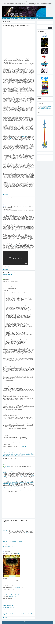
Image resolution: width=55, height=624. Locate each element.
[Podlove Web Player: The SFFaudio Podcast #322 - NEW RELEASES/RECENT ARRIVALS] (19, 202)
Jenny (12, 274)
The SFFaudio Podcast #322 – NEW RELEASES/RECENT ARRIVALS (16, 198)
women (15, 455)
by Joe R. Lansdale (8, 605)
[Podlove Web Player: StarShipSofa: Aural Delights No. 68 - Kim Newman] (19, 549)
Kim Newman (19, 613)
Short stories (32, 454)
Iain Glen (4, 452)
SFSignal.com (5, 467)
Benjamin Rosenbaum (18, 587)
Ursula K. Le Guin (5, 614)
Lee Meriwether (9, 453)
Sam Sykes (17, 454)
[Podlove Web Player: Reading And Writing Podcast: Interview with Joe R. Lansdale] (19, 525)
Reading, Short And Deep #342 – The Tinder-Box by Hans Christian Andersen (44, 107)
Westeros (13, 455)
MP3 (17, 286)
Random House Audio (17, 284)
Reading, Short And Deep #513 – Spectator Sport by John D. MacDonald (43, 105)
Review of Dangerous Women (10, 272)
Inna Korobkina (7, 452)
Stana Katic (8, 455)
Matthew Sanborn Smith (17, 583)
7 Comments (5, 516)
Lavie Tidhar (22, 613)
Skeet (10, 585)
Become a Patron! (11, 191)
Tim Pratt (33, 613)
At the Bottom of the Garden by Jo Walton (9, 600)
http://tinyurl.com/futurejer (12, 596)
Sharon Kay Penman (23, 454)
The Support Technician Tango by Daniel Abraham (10, 603)
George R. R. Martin (24, 451)
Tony (12, 546)
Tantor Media (20, 476)
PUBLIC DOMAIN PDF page (27, 18)
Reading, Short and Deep (20, 18)
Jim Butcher (19, 452)
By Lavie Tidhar (8, 607)
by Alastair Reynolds (23, 490)
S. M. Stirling (13, 454)
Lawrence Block (5, 453)
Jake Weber (10, 452)
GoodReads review (24, 446)
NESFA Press (10, 477)
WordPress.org (40, 159)
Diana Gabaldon (7, 451)
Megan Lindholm (28, 453)
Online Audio (5, 541)
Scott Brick (19, 454)
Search (50, 27)
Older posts (5, 617)
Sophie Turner (5, 455)
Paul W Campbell (16, 594)
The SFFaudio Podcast (12, 18)
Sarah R (7, 448)
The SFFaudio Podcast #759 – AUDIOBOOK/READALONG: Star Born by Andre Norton (16, 25)
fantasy (17, 451)
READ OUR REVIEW (11, 484)
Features (7, 18)
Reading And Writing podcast (18, 529)
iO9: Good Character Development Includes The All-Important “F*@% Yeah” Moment (19, 482)
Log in (39, 157)
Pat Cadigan (10, 454)
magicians (20, 453)
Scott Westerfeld (26, 613)
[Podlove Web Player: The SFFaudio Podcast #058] (19, 462)
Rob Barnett (10, 589)
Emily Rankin (14, 451)
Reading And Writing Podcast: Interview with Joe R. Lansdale (15, 520)
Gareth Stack (11, 594)
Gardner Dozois (20, 451)
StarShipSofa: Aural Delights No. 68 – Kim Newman (15, 545)
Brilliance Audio (30, 487)
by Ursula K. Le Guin (7, 609)
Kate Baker (7, 594)
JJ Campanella (21, 594)
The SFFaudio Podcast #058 (9, 458)
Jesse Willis (7, 191)
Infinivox (16, 470)
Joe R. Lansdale (27, 452)
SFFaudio (27, 2)
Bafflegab (15, 245)
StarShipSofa (30, 613)
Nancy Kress (7, 454)
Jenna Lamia (16, 452)
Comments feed (40, 158)
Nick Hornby (31, 489)
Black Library (12, 471)
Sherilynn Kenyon (28, 454)
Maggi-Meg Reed (17, 453)
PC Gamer (28, 479)
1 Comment (20, 541)
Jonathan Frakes (31, 452)
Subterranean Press (15, 477)
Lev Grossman (13, 453)
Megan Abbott (23, 453)
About (4, 18)
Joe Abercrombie (23, 452)
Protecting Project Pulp (35, 18)
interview (10, 541)
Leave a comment (6, 194)
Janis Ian (13, 452)
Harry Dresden (32, 451)
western (11, 455)
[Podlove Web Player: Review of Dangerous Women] (19, 277)
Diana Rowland (11, 451)
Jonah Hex (26, 532)
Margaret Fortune (15, 239)
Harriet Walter (28, 451)
